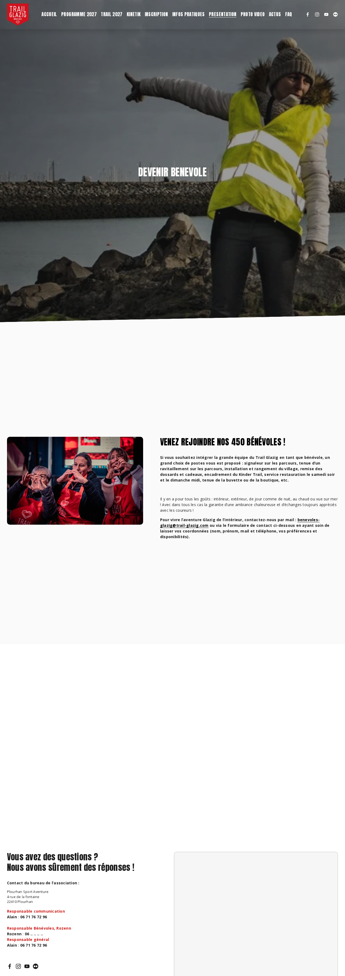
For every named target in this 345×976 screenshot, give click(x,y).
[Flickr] (335, 14)
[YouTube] (326, 14)
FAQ (288, 14)
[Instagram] (317, 14)
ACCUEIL (49, 14)
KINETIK (133, 14)
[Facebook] (307, 14)
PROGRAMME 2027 (79, 14)
